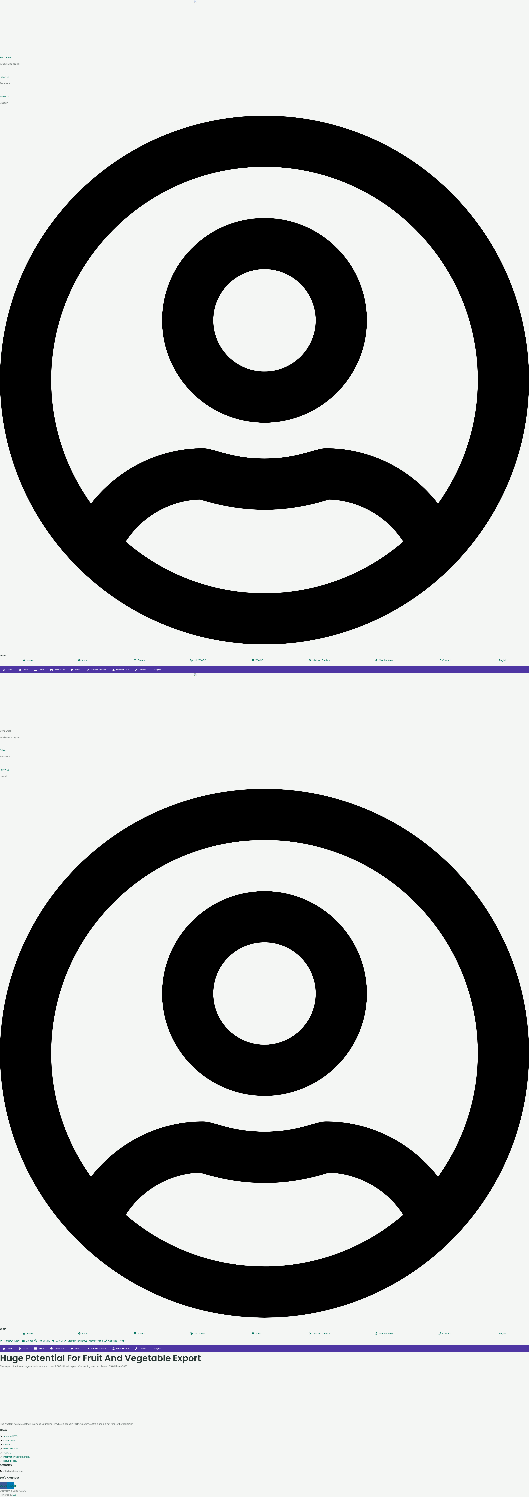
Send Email (5, 57)
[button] (16, 1340)
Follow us (4, 76)
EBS (15, 1494)
